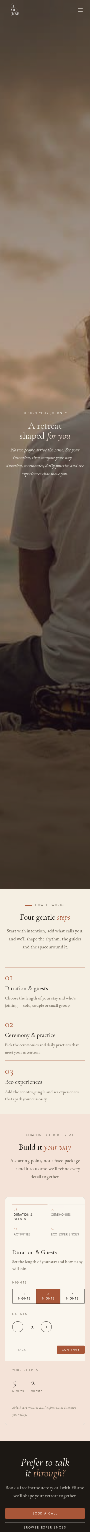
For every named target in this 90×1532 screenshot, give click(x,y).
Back (22, 1350)
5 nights (48, 1296)
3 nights (24, 1296)
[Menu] (80, 10)
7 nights (72, 1296)
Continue (71, 1350)
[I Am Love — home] (14, 10)
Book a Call (45, 1513)
